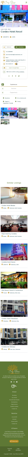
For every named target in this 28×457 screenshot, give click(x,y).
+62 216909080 (9, 51)
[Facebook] (11, 382)
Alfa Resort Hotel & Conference (12, 290)
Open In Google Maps (14, 67)
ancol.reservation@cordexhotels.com (14, 54)
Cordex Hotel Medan (8, 205)
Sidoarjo (5, 349)
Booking (14, 395)
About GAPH (14, 421)
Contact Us (14, 408)
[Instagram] (14, 382)
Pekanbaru (5, 321)
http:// (7, 57)
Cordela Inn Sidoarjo (8, 347)
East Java (12, 349)
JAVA (13, 37)
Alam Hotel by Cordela (9, 234)
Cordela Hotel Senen (8, 262)
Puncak (5, 292)
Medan (4, 208)
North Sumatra (18, 208)
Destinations (14, 402)
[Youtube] (17, 382)
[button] (14, 441)
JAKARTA (6, 37)
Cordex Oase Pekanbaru (10, 318)
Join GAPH (14, 417)
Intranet (14, 419)
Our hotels (14, 397)
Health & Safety (14, 406)
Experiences (14, 404)
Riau (18, 321)
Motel (9, 29)
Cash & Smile (4, 29)
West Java (17, 292)
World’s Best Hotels (14, 399)
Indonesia (11, 208)
